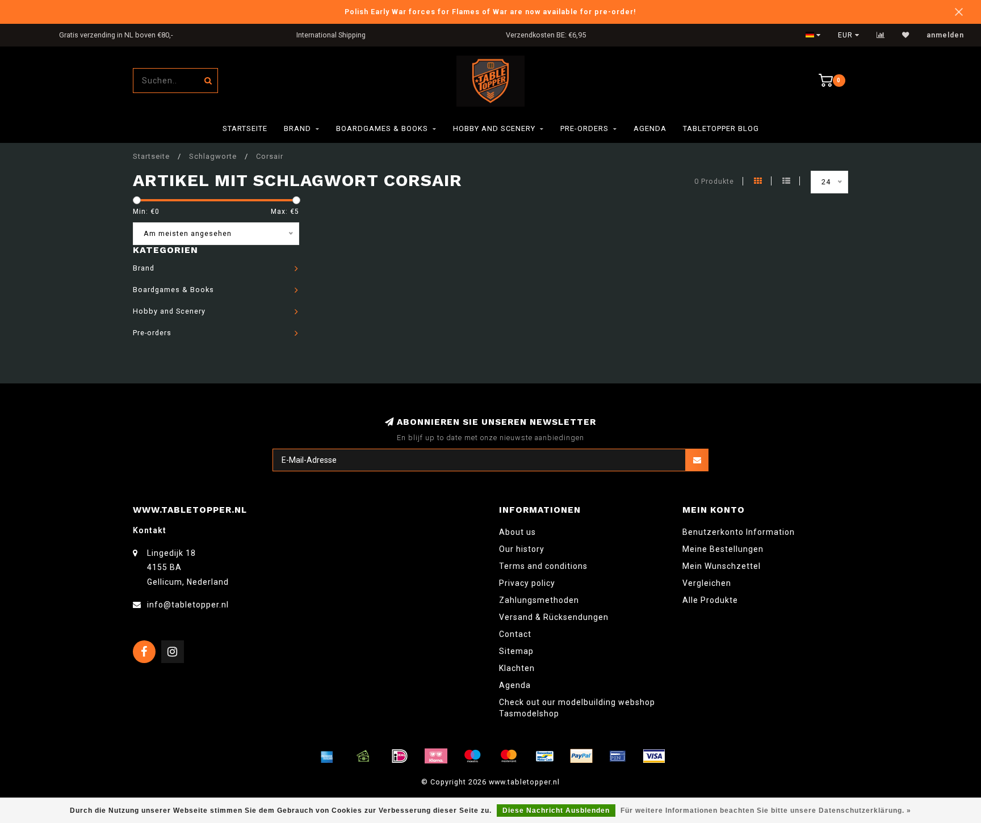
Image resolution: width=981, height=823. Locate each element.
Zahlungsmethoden (539, 600)
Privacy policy (527, 583)
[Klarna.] (436, 756)
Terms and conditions (543, 566)
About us (517, 532)
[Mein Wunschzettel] (905, 35)
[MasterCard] (508, 756)
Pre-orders (584, 128)
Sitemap (516, 651)
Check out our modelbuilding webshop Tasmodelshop (577, 708)
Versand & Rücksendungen (554, 617)
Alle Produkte (710, 600)
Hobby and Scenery (494, 128)
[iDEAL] (399, 756)
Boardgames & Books (382, 128)
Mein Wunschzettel (721, 566)
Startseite (245, 128)
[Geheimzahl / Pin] (617, 756)
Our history (521, 549)
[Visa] (654, 756)
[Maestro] (472, 756)
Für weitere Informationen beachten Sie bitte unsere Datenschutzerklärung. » (766, 810)
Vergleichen (706, 583)
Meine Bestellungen (723, 549)
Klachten (517, 668)
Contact (515, 634)
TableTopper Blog (721, 128)
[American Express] (327, 756)
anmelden (945, 35)
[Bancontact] (545, 756)
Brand (297, 128)
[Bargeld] (363, 756)
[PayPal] (581, 756)
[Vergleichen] (881, 35)
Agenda (650, 128)
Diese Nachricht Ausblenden (556, 810)
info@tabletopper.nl (188, 604)
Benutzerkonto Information (738, 532)
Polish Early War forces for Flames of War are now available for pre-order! (490, 11)
